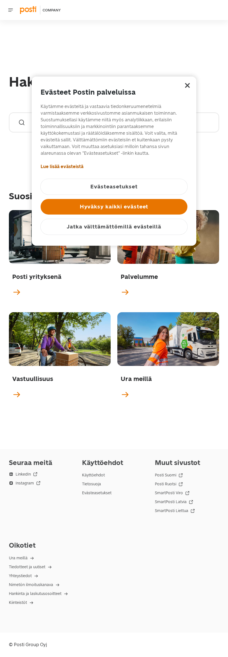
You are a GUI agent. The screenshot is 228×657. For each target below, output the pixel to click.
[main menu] (10, 10)
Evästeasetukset (96, 493)
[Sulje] (187, 85)
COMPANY (52, 10)
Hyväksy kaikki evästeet (114, 206)
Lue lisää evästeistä (62, 166)
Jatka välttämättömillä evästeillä (114, 226)
